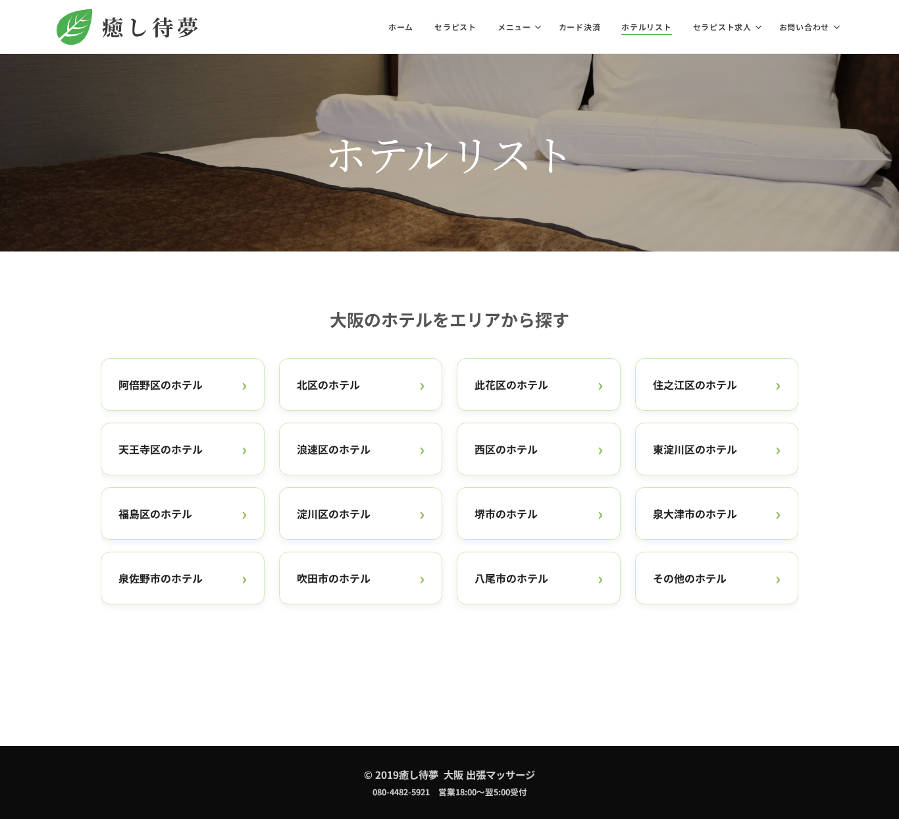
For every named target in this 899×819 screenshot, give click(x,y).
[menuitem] (404, 27)
